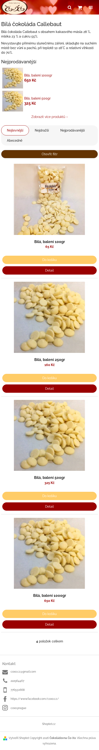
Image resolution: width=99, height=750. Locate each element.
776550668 (18, 689)
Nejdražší (42, 130)
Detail (49, 270)
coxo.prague (18, 708)
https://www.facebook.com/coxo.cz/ (35, 698)
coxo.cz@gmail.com (23, 671)
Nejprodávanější (72, 130)
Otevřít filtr (50, 154)
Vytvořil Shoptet (19, 738)
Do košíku (49, 260)
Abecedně (14, 140)
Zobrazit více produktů (48, 117)
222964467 (17, 681)
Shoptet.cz (48, 724)
